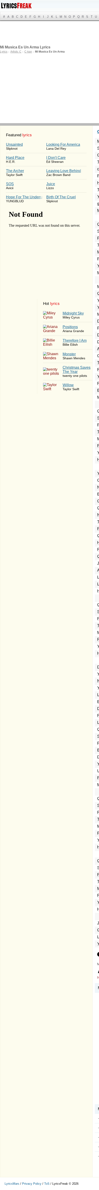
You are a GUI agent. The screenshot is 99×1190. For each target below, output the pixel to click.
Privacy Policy (31, 1183)
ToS (47, 1183)
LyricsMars (12, 1183)
